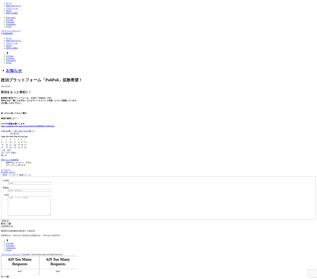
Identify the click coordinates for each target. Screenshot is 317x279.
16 (7, 145)
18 (15, 145)
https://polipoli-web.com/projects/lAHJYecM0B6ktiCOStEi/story (28, 126)
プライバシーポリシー (11, 31)
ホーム (9, 3)
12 (19, 142)
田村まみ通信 (12, 13)
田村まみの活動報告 (10, 160)
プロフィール (12, 8)
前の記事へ (7, 131)
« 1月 (3, 150)
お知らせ (14, 70)
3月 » (9, 150)
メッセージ (6, 170)
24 (11, 147)
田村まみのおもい (14, 6)
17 (11, 145)
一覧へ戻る (18, 131)
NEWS (9, 11)
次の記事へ (28, 131)
